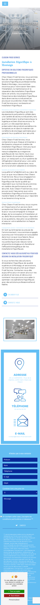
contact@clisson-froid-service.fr (20, 436)
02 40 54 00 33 (20, 409)
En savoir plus (13, 294)
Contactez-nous (14, 302)
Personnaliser (14, 600)
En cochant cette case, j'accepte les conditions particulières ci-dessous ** (18, 517)
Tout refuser (15, 596)
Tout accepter (15, 591)
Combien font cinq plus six (13, 488)
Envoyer (23, 525)
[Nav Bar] (5, 4)
